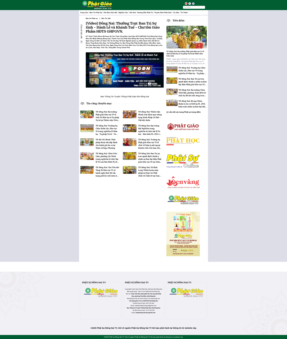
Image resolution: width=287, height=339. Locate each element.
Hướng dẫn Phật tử (145, 12)
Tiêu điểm (178, 20)
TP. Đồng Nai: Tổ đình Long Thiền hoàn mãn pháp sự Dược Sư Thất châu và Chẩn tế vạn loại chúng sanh (148, 173)
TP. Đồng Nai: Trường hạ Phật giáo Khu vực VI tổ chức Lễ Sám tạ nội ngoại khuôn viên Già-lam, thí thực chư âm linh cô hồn (149, 145)
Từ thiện (184, 12)
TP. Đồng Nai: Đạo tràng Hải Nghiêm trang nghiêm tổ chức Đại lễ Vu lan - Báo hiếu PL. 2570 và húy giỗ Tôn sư (149, 131)
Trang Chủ (84, 12)
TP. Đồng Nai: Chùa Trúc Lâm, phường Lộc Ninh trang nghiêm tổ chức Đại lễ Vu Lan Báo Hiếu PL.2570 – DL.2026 (107, 159)
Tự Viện (176, 12)
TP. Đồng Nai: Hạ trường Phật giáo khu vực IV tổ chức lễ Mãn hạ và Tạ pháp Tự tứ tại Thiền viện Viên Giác (107, 117)
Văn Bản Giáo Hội (110, 12)
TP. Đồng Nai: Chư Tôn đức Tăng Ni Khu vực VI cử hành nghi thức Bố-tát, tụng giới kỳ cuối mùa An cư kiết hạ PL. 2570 (107, 173)
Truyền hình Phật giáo (163, 12)
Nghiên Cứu (123, 12)
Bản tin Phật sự (96, 12)
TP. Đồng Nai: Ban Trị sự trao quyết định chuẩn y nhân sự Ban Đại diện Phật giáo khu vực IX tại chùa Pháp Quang (149, 159)
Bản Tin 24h (106, 18)
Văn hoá (132, 12)
